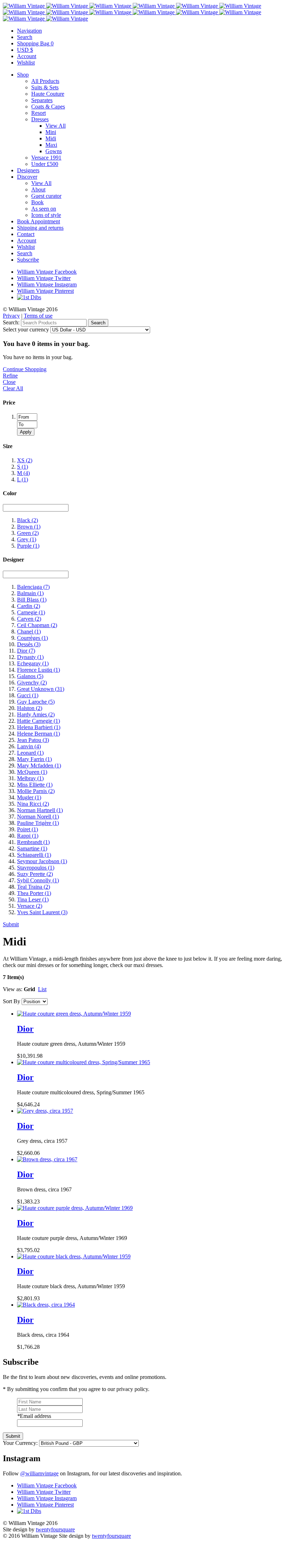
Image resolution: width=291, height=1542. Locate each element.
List (42, 989)
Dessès (28, 644)
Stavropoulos (35, 868)
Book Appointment (38, 221)
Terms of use (38, 316)
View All (55, 126)
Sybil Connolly (38, 880)
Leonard (30, 753)
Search (24, 253)
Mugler (29, 797)
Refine (10, 376)
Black (27, 520)
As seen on (43, 209)
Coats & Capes (48, 107)
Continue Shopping (24, 369)
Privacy (11, 316)
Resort (38, 113)
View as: (12, 989)
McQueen (32, 772)
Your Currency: (20, 1443)
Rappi (27, 836)
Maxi (51, 145)
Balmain (30, 593)
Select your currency (26, 329)
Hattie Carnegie (38, 721)
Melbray (30, 778)
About (38, 189)
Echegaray (33, 663)
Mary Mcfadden (39, 765)
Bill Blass (31, 600)
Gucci (27, 695)
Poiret (27, 829)
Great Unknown (40, 689)
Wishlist (26, 247)
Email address (34, 1416)
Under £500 (44, 164)
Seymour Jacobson (42, 861)
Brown (28, 527)
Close (9, 382)
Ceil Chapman (37, 625)
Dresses (40, 119)
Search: (11, 322)
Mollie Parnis (36, 791)
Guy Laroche (36, 702)
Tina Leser (33, 899)
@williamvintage (39, 1473)
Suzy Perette (35, 874)
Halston (29, 708)
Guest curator (46, 196)
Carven (29, 619)
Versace (29, 906)
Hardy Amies (36, 714)
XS (24, 460)
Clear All (13, 388)
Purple (28, 546)
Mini (50, 132)
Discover (27, 177)
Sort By (11, 1001)
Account (26, 241)
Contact (25, 234)
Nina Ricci (33, 804)
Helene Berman (38, 734)
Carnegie (31, 612)
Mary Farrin (34, 759)
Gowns (53, 151)
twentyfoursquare (55, 1529)
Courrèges (32, 638)
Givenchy (32, 683)
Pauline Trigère (38, 823)
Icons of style (46, 215)
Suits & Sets (45, 87)
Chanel (29, 631)
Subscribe (28, 260)
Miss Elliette (35, 785)
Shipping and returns (40, 228)
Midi (50, 138)
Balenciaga (33, 587)
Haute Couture (47, 94)
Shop (23, 75)
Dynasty (30, 657)
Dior (26, 651)
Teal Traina (33, 887)
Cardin (28, 606)
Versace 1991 (46, 158)
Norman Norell (38, 817)
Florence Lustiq (38, 670)
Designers (28, 170)
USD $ (25, 50)
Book (37, 202)
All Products (45, 81)
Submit (11, 924)
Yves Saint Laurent (42, 912)
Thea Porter (34, 893)
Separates (42, 100)
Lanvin (29, 746)
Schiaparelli (34, 855)
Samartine (32, 848)
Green (28, 533)
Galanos (30, 676)
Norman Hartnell (40, 810)
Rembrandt (33, 842)
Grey (26, 539)
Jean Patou (33, 740)
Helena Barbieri (38, 727)
